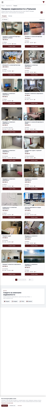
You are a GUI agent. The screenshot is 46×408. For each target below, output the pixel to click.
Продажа (4, 16)
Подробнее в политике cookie (7, 402)
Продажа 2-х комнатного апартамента (9, 94)
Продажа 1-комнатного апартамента (34, 93)
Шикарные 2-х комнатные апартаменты (31, 65)
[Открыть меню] (2, 2)
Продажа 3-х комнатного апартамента (31, 179)
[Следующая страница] (32, 280)
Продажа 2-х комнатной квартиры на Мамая (34, 122)
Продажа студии (7, 236)
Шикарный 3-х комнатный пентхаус (11, 65)
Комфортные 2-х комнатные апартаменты (10, 208)
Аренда (10, 16)
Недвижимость (9, 5)
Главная (2, 5)
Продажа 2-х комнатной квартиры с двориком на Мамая (12, 37)
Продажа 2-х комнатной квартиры (33, 36)
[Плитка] (42, 12)
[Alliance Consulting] (44, 2)
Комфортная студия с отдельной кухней (33, 151)
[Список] (44, 12)
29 (29, 279)
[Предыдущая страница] (14, 280)
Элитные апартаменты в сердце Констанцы (33, 208)
